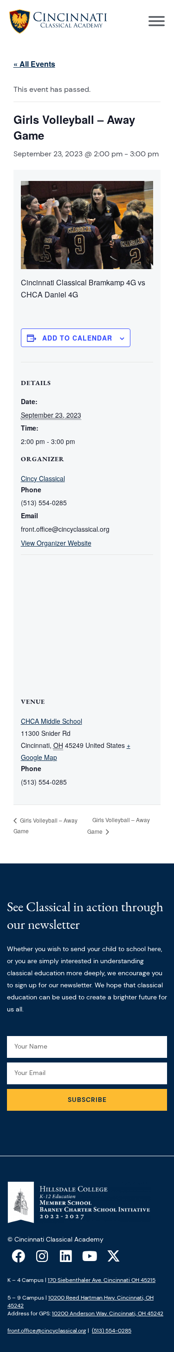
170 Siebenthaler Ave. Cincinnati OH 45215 (101, 1280)
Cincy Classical (43, 478)
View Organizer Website (56, 542)
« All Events (34, 63)
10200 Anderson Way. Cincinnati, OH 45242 (107, 1313)
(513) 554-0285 (111, 1330)
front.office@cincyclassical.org (46, 1330)
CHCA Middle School (51, 721)
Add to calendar (77, 337)
